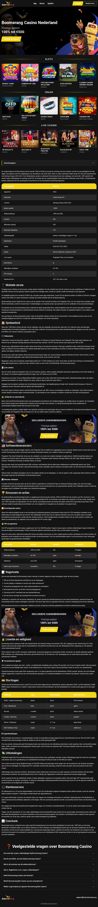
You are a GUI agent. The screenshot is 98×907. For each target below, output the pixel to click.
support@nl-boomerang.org (86, 897)
